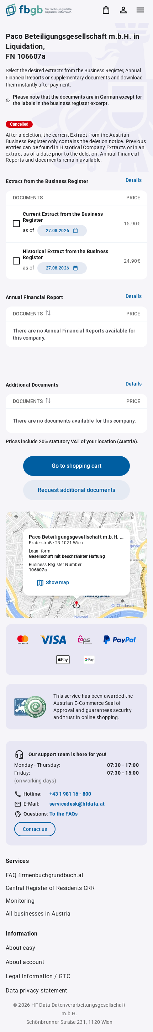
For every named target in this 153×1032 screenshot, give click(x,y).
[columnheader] (51, 314)
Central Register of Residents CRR (50, 888)
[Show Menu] (140, 10)
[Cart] (106, 10)
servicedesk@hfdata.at (77, 804)
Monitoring (20, 900)
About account (25, 962)
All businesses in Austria (38, 913)
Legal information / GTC (38, 976)
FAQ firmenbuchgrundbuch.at (44, 875)
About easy (20, 947)
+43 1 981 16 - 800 (70, 794)
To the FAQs (63, 814)
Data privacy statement (36, 990)
